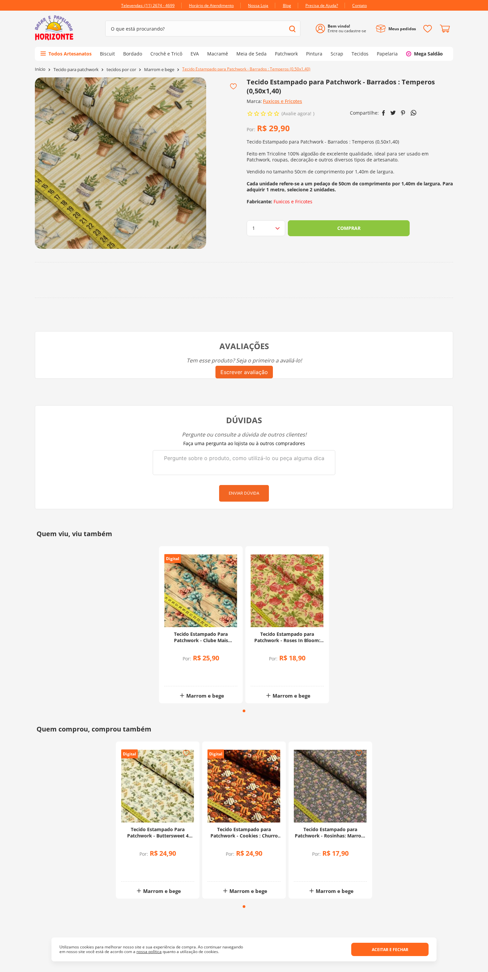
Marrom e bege (159, 69)
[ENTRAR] (343, 29)
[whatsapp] (413, 113)
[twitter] (393, 113)
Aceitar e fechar (390, 949)
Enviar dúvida (244, 493)
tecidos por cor (121, 69)
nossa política (149, 951)
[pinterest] (403, 113)
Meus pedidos (402, 29)
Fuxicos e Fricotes (282, 101)
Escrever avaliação (244, 372)
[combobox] (202, 29)
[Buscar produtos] (292, 29)
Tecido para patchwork (76, 69)
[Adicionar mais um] (183, 670)
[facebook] (383, 113)
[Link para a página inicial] (40, 69)
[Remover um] (183, 675)
